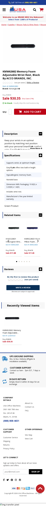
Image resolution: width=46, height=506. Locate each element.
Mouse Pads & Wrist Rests (27, 24)
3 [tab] (21, 261)
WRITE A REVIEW (23, 288)
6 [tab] (29, 261)
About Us (29, 403)
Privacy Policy (8, 448)
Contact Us (29, 407)
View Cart (29, 438)
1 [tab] (16, 261)
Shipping (6, 441)
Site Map (28, 435)
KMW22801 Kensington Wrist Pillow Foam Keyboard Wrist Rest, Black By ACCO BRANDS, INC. (13, 240)
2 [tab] (19, 261)
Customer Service (10, 437)
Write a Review (33, 82)
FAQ (26, 410)
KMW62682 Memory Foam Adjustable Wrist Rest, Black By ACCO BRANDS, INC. (12, 331)
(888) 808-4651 (30, 2)
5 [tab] (26, 261)
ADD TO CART (32, 111)
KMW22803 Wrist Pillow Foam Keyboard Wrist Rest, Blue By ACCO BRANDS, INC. (32, 240)
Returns (6, 445)
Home (3, 24)
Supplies (11, 24)
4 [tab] (24, 261)
